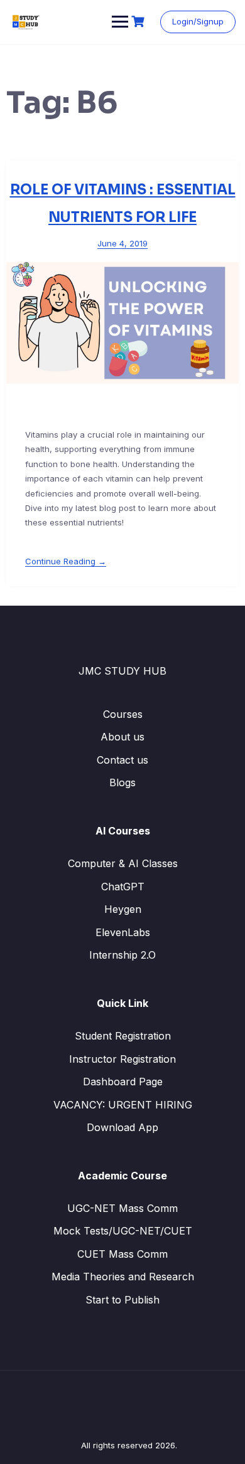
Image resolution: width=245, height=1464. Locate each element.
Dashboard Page (123, 1081)
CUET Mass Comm (122, 1254)
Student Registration (123, 1036)
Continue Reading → (65, 561)
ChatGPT (122, 886)
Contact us (122, 760)
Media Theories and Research (123, 1276)
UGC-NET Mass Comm (122, 1208)
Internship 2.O (122, 955)
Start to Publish (122, 1299)
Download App (122, 1127)
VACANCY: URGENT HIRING (122, 1104)
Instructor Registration (122, 1059)
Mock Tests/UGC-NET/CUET (122, 1230)
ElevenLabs (122, 932)
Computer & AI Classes (123, 863)
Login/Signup (198, 21)
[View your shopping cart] (139, 22)
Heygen (122, 909)
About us (122, 736)
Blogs (122, 782)
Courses (123, 714)
